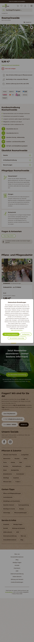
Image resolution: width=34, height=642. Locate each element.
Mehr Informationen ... (17, 330)
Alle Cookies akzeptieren (11, 334)
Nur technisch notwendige (17, 338)
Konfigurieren (25, 334)
